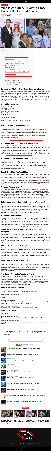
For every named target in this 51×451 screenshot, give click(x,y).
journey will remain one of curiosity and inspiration (25, 269)
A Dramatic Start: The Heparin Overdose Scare (15, 63)
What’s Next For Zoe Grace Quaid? (13, 80)
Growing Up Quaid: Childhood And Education (15, 65)
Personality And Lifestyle (11, 73)
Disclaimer (22, 443)
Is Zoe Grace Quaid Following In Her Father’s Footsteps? (17, 71)
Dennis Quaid (9, 195)
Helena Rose (8, 15)
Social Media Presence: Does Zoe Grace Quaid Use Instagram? (19, 75)
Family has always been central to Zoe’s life (37, 182)
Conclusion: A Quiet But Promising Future (15, 82)
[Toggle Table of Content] (30, 54)
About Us (16, 443)
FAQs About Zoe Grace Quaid (12, 84)
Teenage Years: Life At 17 (11, 69)
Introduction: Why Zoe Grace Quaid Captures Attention (17, 56)
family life (44, 207)
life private (17, 247)
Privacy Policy (30, 443)
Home (12, 443)
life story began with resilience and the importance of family (19, 155)
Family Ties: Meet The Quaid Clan (12, 67)
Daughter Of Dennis (11, 120)
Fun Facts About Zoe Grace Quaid (13, 78)
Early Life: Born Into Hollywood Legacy (13, 61)
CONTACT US (37, 443)
